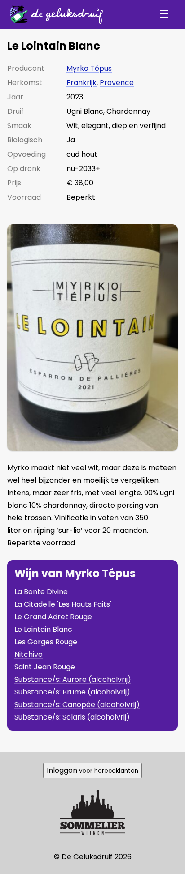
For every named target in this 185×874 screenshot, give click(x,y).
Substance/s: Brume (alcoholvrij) (72, 692)
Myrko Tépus (89, 68)
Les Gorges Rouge (45, 642)
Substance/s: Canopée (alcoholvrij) (77, 704)
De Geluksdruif (54, 14)
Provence (117, 82)
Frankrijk (81, 82)
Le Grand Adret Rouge (53, 617)
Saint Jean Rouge (44, 667)
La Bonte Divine (41, 592)
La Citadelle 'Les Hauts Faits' (62, 604)
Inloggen (92, 770)
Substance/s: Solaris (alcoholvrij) (72, 717)
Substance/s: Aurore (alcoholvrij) (72, 679)
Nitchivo (28, 654)
